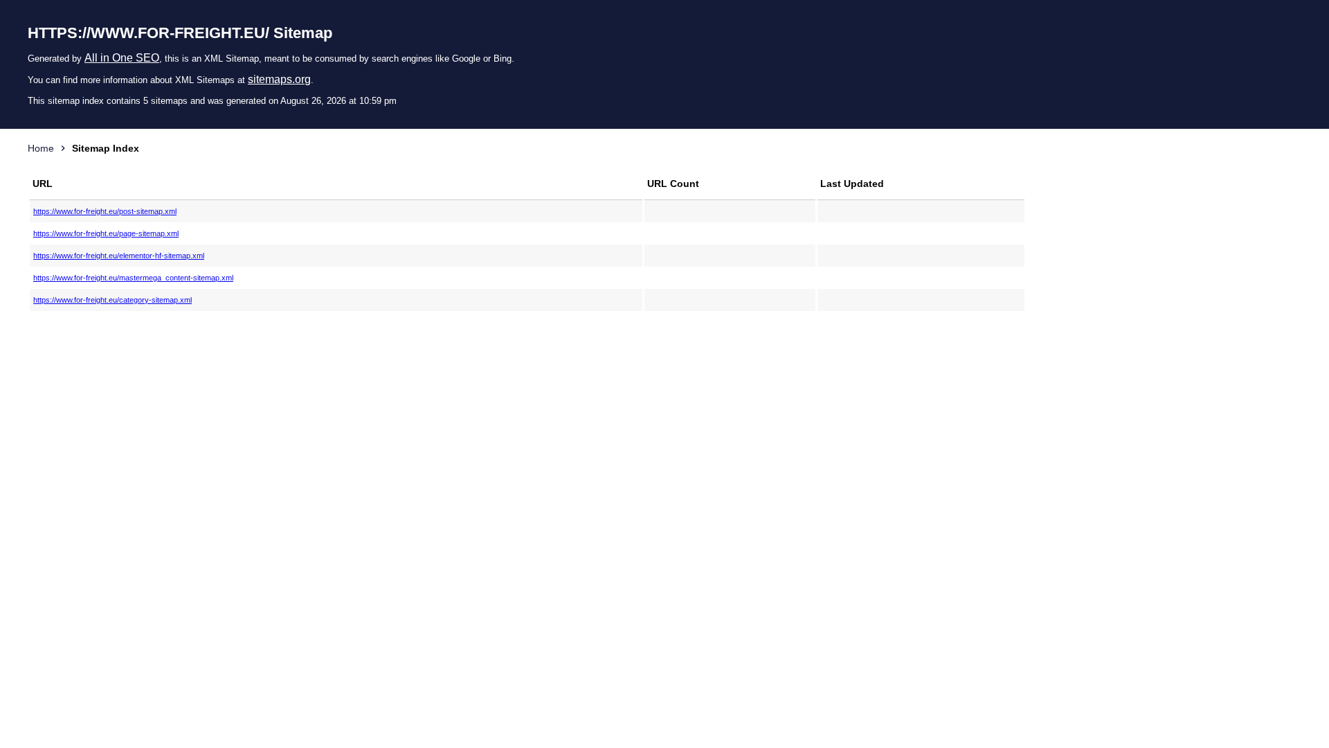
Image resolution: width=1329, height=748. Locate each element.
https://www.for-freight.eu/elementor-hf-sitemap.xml (118, 255)
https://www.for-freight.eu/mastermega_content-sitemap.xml (133, 278)
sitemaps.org (279, 79)
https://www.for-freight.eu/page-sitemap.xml (106, 233)
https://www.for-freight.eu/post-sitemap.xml (105, 211)
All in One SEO (121, 58)
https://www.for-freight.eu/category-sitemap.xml (112, 300)
